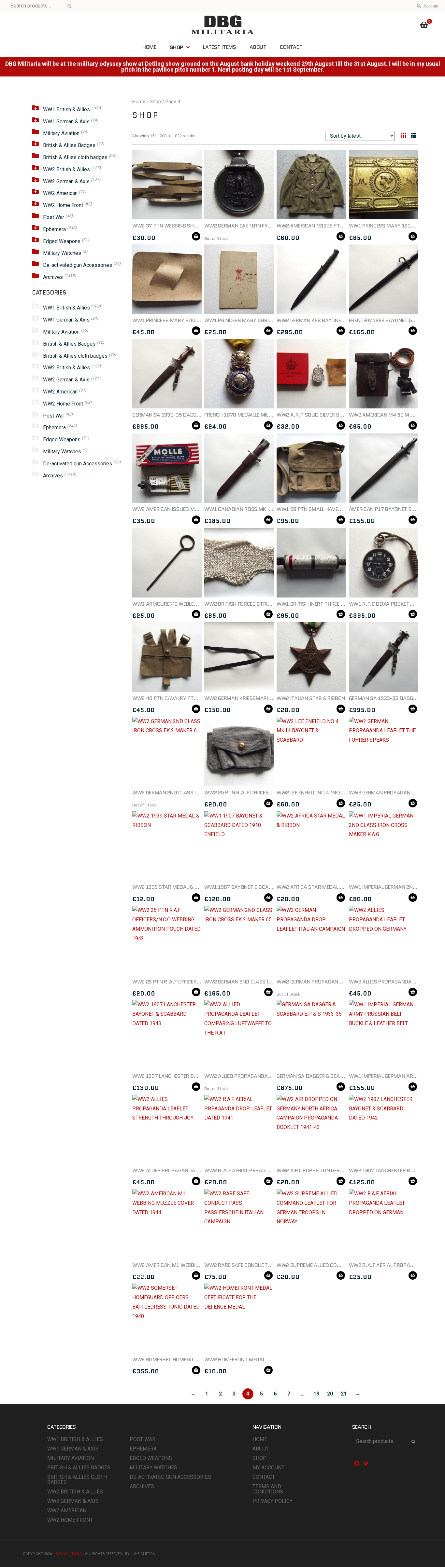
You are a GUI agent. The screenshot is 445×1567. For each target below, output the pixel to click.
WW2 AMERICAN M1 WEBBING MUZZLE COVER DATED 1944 (200, 1265)
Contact (263, 1477)
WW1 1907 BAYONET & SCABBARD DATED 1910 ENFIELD (269, 887)
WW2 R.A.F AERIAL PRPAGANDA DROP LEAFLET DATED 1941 (273, 1170)
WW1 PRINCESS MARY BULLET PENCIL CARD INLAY (190, 320)
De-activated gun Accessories (77, 265)
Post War (53, 217)
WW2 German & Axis (66, 181)
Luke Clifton (143, 1554)
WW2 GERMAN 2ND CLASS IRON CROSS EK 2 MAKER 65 (267, 981)
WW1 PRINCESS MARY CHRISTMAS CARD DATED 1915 (267, 320)
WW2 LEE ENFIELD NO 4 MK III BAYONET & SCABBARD (337, 792)
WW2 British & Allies (66, 169)
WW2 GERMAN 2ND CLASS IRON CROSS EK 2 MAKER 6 (194, 792)
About (260, 1449)
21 (344, 1394)
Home (138, 101)
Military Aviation (61, 133)
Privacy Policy (272, 1501)
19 (316, 1394)
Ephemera (54, 229)
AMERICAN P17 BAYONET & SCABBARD (394, 509)
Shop (155, 101)
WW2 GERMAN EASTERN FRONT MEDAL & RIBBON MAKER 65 (273, 225)
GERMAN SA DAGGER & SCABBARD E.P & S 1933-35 (336, 1076)
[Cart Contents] (424, 25)
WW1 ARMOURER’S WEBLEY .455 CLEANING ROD (188, 604)
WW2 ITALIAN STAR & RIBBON (311, 698)
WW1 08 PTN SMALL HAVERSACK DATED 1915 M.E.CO (339, 509)
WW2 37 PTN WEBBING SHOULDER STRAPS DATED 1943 (197, 225)
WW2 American (60, 193)
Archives (53, 277)
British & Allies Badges (69, 145)
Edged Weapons (61, 241)
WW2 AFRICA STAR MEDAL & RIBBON (319, 887)
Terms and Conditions (267, 1489)
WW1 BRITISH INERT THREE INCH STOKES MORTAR (335, 604)
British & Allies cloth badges (75, 157)
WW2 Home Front (63, 205)
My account (268, 1467)
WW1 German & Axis (66, 121)
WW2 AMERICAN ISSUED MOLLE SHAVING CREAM (188, 509)
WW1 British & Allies (66, 109)
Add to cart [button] (196, 236)
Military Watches (62, 253)
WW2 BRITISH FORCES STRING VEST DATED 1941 (261, 604)
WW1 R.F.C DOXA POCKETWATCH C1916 (396, 604)
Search (68, 6)
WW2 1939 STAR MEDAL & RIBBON (172, 887)
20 (330, 1394)
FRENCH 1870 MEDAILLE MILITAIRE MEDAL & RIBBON (263, 415)
